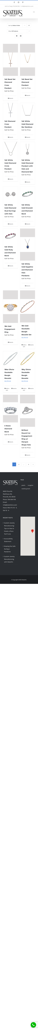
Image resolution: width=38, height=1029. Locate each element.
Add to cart (24, 345)
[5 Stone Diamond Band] (10, 408)
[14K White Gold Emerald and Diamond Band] (27, 194)
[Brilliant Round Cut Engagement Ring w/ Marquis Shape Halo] (27, 411)
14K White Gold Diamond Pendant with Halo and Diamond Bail (27, 166)
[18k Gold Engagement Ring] (10, 306)
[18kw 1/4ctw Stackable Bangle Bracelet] (10, 358)
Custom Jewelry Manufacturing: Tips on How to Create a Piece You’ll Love (9, 528)
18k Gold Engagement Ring (9, 329)
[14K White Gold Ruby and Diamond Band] (10, 236)
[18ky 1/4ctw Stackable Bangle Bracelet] (27, 358)
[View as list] (21, 36)
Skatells (24, 579)
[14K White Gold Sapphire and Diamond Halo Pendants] (27, 245)
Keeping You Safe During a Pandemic (9, 549)
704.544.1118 (16, 6)
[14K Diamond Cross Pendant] (10, 110)
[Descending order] (29, 25)
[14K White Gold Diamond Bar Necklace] (27, 110)
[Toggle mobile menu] (34, 12)
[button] (32, 531)
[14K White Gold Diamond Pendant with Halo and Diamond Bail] (27, 149)
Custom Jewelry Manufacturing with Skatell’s (9, 559)
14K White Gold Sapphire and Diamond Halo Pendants (27, 270)
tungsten (30, 485)
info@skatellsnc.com (27, 6)
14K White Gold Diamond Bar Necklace (27, 124)
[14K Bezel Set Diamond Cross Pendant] (10, 60)
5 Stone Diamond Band (8, 429)
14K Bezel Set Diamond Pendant (27, 82)
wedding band (26, 488)
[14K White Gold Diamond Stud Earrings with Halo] (10, 194)
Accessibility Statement (8, 540)
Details (11, 98)
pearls (23, 485)
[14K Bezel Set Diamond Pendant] (27, 60)
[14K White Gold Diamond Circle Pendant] (10, 149)
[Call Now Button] (33, 1025)
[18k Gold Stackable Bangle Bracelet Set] (27, 306)
